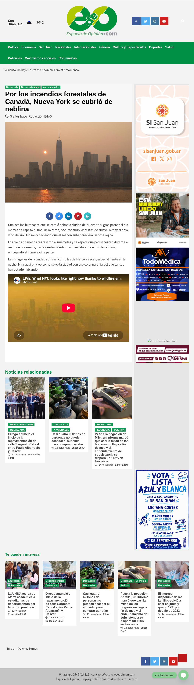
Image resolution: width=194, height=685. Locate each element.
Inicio (10, 648)
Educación (14, 581)
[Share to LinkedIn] (68, 219)
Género (104, 47)
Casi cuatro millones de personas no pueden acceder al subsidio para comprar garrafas (68, 439)
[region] (162, 274)
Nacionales (63, 47)
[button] (162, 274)
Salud (169, 47)
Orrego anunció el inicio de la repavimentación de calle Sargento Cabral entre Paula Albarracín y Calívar (24, 443)
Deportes (155, 47)
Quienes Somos (28, 648)
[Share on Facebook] (49, 219)
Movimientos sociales (40, 58)
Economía (28, 47)
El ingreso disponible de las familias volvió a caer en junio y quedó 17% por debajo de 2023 (170, 602)
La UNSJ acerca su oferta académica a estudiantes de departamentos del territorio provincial (21, 600)
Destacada (12, 87)
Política (13, 47)
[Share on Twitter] (59, 219)
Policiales (15, 58)
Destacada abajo (30, 87)
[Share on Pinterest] (78, 219)
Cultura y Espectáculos (129, 47)
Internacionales (85, 47)
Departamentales (21, 424)
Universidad (14, 585)
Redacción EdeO (40, 116)
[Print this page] (87, 219)
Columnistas (68, 58)
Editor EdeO (78, 448)
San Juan (45, 47)
